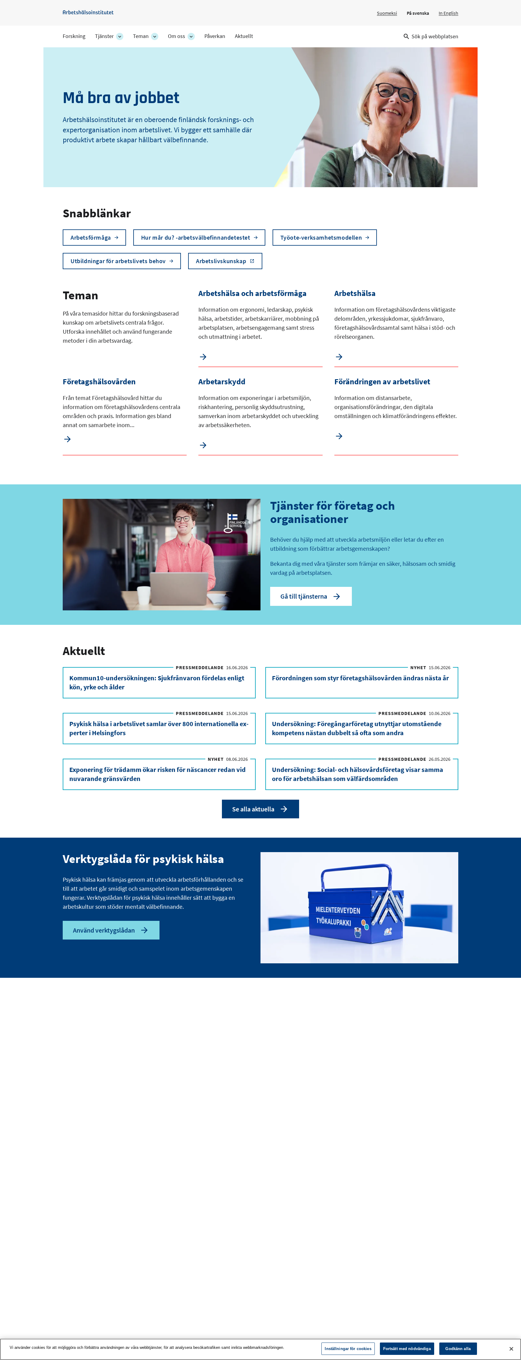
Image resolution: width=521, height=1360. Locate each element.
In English (448, 13)
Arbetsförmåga (91, 237)
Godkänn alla (458, 1348)
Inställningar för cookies (348, 1348)
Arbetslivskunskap (221, 261)
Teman (141, 36)
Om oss (176, 36)
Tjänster (104, 36)
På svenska (418, 13)
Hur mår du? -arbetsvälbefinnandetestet (195, 237)
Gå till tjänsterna (303, 596)
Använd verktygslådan (104, 930)
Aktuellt (244, 36)
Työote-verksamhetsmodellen (321, 237)
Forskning (74, 36)
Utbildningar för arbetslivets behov (118, 261)
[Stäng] (511, 1348)
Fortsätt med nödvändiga (407, 1348)
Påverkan (214, 36)
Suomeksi (387, 13)
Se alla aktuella (253, 809)
